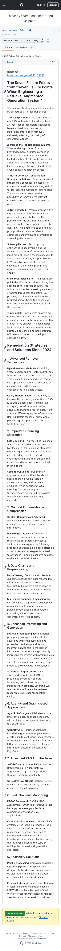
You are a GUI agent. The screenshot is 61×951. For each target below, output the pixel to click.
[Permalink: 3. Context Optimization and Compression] (5, 509)
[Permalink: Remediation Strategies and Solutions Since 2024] (5, 347)
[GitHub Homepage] (22, 943)
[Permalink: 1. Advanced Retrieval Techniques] (5, 360)
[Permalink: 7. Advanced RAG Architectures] (5, 758)
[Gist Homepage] (21, 5)
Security (25, 933)
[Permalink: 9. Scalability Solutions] (5, 857)
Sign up (53, 4)
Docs (53, 933)
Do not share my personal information (30, 939)
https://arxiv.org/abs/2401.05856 (25, 75)
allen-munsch (10, 30)
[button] (42, 40)
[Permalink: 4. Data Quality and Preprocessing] (5, 567)
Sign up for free (15, 913)
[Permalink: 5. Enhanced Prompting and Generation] (5, 626)
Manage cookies (35, 936)
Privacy (16, 933)
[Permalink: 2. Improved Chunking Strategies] (5, 433)
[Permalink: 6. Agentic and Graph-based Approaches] (5, 705)
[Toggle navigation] (4, 5)
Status (34, 933)
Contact (22, 936)
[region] (30, 484)
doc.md (26, 30)
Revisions (26, 47)
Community (44, 933)
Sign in (41, 4)
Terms (8, 933)
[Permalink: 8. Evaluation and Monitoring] (5, 795)
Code (9, 47)
